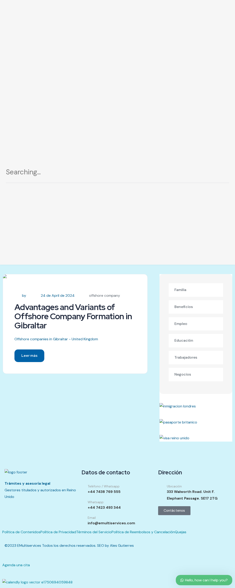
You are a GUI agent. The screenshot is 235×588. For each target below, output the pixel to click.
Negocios (182, 374)
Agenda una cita (16, 565)
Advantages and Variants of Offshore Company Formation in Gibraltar (73, 316)
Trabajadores (185, 357)
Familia (180, 289)
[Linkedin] (47, 516)
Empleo (180, 323)
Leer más (29, 355)
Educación (183, 340)
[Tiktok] (10, 516)
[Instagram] (22, 516)
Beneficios (183, 306)
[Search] (220, 174)
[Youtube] (35, 516)
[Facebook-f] (60, 516)
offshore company (104, 295)
